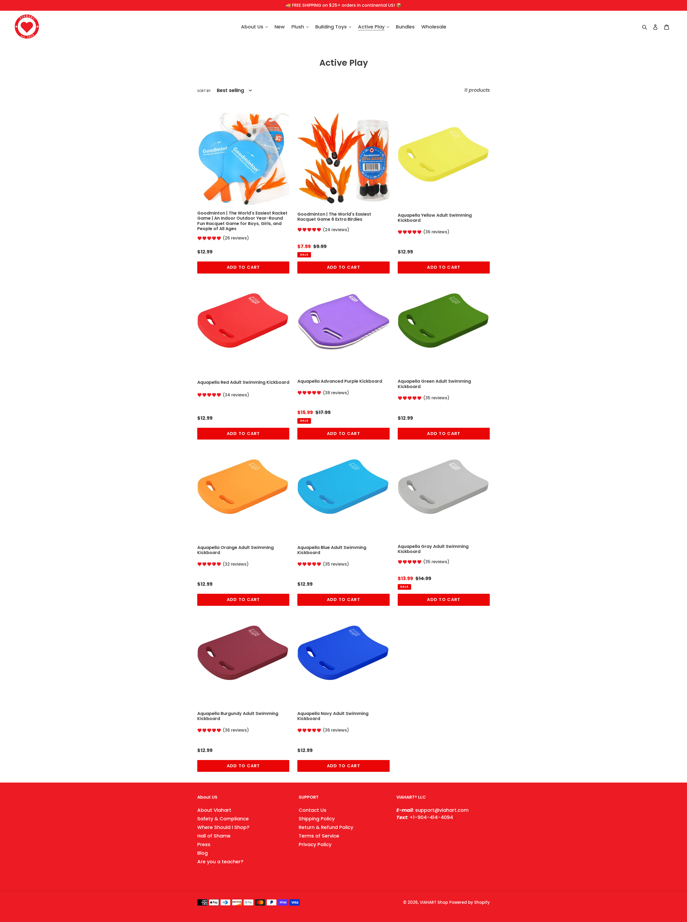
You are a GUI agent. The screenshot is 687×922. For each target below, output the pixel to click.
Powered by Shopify (469, 902)
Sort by (204, 90)
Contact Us (312, 810)
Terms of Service (319, 835)
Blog (202, 853)
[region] (343, 5)
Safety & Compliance (223, 818)
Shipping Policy (317, 818)
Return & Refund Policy (326, 827)
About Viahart (214, 810)
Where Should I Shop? (223, 827)
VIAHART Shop (434, 902)
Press (203, 844)
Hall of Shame (214, 835)
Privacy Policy (315, 844)
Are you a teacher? (220, 861)
